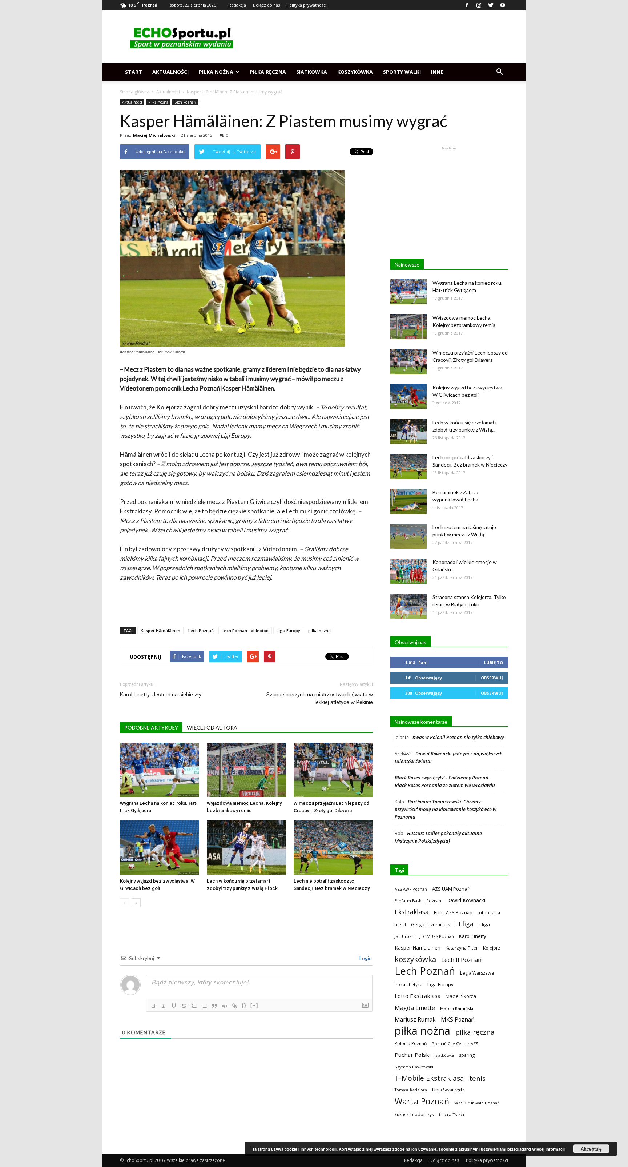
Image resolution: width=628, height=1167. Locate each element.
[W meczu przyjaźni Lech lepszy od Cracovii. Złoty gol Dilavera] (333, 770)
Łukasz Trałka (451, 1114)
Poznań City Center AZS (455, 1043)
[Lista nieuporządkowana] (204, 1006)
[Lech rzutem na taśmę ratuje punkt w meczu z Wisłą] (408, 536)
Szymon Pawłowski (414, 1067)
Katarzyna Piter (462, 947)
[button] (499, 72)
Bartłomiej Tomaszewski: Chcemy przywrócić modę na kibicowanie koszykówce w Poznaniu (445, 809)
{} (244, 1005)
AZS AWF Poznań (411, 889)
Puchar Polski (413, 1054)
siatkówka (445, 1055)
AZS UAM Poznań (451, 889)
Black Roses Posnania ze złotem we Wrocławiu (445, 785)
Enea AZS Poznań (453, 912)
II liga (484, 924)
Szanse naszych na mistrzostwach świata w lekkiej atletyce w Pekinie (319, 698)
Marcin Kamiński (456, 1008)
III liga (464, 924)
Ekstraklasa (412, 912)
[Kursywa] (163, 1006)
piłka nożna (319, 630)
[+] (254, 1005)
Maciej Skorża (461, 996)
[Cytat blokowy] (214, 1006)
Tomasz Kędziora (411, 1089)
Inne (437, 71)
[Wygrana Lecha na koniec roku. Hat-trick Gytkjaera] (159, 770)
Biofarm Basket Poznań (418, 900)
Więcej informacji (548, 1149)
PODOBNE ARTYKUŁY (151, 727)
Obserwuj (492, 677)
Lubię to (493, 662)
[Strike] (184, 1006)
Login (365, 958)
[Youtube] (502, 5)
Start (133, 71)
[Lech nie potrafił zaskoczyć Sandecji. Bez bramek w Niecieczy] (333, 847)
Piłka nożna (216, 71)
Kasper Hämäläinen (160, 630)
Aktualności (170, 71)
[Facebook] (466, 5)
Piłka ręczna (268, 71)
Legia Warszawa (477, 973)
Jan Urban (404, 936)
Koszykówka (355, 71)
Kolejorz (491, 948)
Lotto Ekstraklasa (417, 995)
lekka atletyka (408, 984)
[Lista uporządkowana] (194, 1006)
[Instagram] (478, 5)
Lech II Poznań (461, 959)
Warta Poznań (422, 1101)
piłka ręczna (475, 1032)
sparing (467, 1055)
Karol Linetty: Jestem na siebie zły (160, 694)
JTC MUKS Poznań (436, 936)
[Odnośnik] (235, 1006)
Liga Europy (288, 630)
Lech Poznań (185, 102)
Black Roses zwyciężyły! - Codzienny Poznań (441, 777)
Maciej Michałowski (154, 135)
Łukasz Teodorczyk (414, 1114)
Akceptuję (591, 1149)
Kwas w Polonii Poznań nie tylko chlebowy (458, 737)
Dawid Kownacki (465, 900)
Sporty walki (402, 71)
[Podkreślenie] (174, 1006)
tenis (477, 1078)
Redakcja (237, 5)
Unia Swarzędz (448, 1090)
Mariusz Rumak (415, 1019)
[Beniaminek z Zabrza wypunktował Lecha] (408, 501)
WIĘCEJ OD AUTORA (212, 727)
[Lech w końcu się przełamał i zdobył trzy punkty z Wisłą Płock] (246, 847)
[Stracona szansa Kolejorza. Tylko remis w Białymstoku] (408, 606)
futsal (400, 925)
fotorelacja (489, 912)
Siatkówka (311, 71)
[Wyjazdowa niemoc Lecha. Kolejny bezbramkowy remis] (246, 770)
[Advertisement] (375, 36)
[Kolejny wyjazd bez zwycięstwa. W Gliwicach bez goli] (159, 847)
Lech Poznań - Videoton (245, 630)
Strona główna (134, 92)
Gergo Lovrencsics (430, 925)
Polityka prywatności (307, 5)
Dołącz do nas (266, 5)
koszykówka (415, 959)
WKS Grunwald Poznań (477, 1103)
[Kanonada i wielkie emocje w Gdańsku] (408, 571)
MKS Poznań (457, 1019)
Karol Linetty (472, 936)
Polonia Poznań (411, 1043)
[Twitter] (490, 5)
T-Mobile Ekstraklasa (429, 1078)
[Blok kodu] (225, 1006)
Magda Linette (415, 1007)
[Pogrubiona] (153, 1006)
